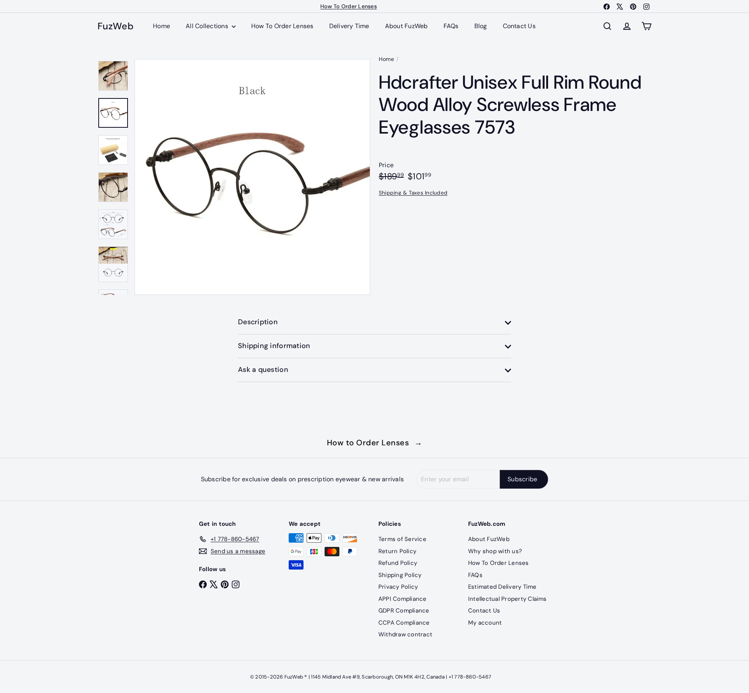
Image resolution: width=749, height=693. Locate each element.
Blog (480, 26)
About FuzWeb (406, 26)
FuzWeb (115, 26)
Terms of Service (402, 539)
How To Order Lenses (348, 6)
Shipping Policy (400, 575)
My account (485, 623)
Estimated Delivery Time (502, 587)
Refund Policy (397, 563)
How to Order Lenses (374, 443)
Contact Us (519, 26)
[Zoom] (252, 177)
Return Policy (397, 551)
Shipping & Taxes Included (413, 192)
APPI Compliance (402, 599)
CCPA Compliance (404, 623)
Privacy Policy (398, 587)
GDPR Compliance (404, 610)
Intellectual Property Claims (507, 599)
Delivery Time (349, 26)
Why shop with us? (495, 551)
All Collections (208, 26)
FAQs (451, 26)
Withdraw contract (405, 634)
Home (161, 26)
